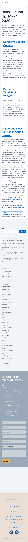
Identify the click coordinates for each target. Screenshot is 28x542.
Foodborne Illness (6, 294)
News (3, 317)
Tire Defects (14, 522)
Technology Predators (7, 350)
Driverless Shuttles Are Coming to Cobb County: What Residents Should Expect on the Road (14, 259)
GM (3, 297)
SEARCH (23, 231)
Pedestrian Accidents (7, 320)
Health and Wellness (7, 302)
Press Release (5, 330)
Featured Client (6, 291)
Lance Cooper (5, 307)
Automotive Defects (14, 514)
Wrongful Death (6, 363)
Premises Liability (14, 527)
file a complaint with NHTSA (16, 199)
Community (5, 284)
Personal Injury (5, 322)
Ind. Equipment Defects (14, 525)
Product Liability (6, 335)
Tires (3, 353)
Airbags (4, 268)
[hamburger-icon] (24, 3)
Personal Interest (6, 327)
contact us (18, 207)
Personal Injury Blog (7, 325)
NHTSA (5, 111)
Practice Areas (14, 506)
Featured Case (5, 289)
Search (3, 228)
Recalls (3, 340)
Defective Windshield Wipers (10, 92)
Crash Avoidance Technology (14, 516)
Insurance (4, 304)
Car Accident (5, 279)
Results (14, 509)
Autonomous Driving (7, 271)
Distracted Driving (6, 286)
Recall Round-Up (6, 338)
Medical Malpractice (7, 312)
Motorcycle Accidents (7, 315)
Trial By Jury (5, 356)
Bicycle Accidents (6, 276)
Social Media (5, 348)
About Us (14, 511)
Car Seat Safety (6, 281)
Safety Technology (7, 345)
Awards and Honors (7, 274)
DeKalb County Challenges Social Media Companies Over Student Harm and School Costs (13, 253)
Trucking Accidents (7, 358)
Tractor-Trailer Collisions (14, 519)
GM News (4, 299)
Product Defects (6, 333)
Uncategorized (5, 361)
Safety (3, 343)
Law (3, 309)
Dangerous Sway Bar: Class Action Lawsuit (12, 132)
